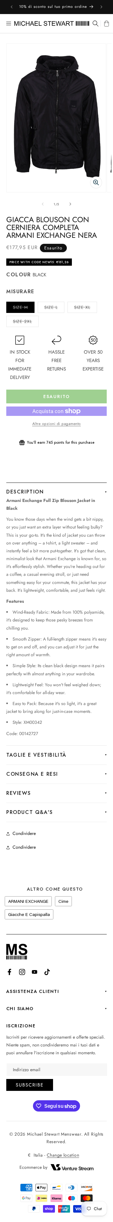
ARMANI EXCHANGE (28, 901)
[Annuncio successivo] (101, 7)
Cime (63, 901)
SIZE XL (85, 308)
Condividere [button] (24, 847)
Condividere (24, 833)
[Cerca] (95, 23)
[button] (8, 23)
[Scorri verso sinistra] (43, 204)
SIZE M (24, 308)
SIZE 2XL (26, 322)
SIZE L (54, 308)
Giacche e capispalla (29, 914)
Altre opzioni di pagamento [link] (56, 424)
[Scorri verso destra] (70, 204)
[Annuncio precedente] (12, 7)
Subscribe (30, 1084)
